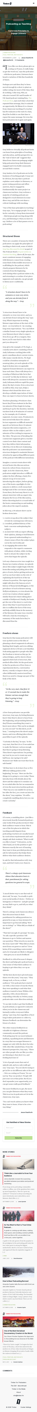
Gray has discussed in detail (14, 249)
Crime (5, 1255)
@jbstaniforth (8, 60)
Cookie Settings (26, 1407)
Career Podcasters (9, 52)
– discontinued (18, 1385)
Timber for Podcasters (18, 1382)
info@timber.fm (18, 1395)
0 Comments (19, 60)
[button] (33, 3)
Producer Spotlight (9, 1359)
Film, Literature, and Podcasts (13, 54)
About (18, 1392)
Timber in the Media (18, 1389)
